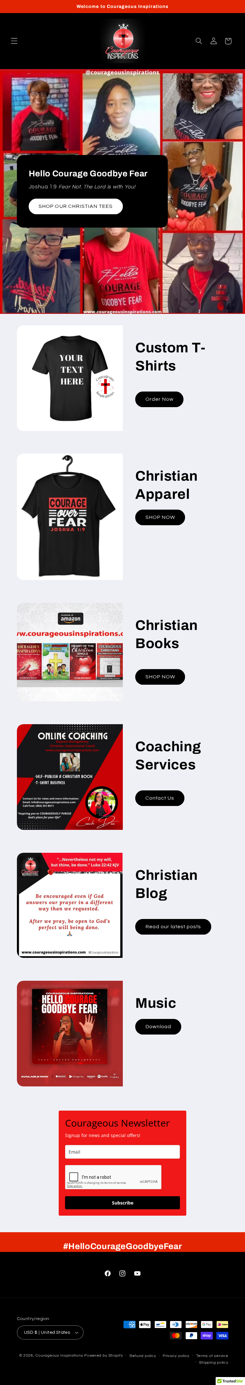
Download (158, 1026)
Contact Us (159, 798)
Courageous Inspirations (59, 1355)
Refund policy (143, 1356)
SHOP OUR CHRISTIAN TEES (76, 206)
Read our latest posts (173, 926)
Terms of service (212, 1356)
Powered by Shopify (103, 1355)
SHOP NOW (160, 517)
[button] (14, 41)
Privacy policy (176, 1356)
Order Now (159, 399)
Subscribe (122, 1203)
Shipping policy (213, 1362)
